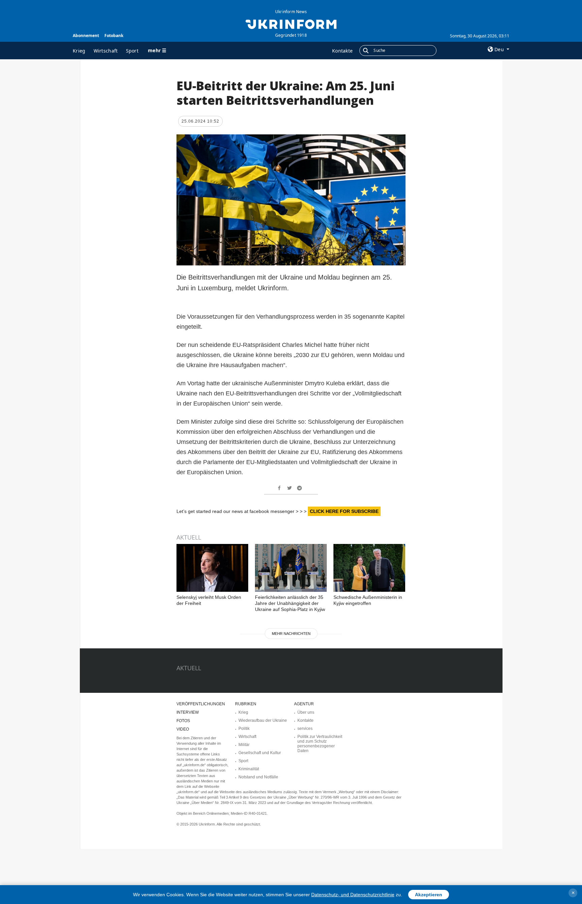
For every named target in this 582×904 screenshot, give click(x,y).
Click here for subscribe (344, 511)
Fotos (183, 720)
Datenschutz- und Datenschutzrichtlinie (352, 894)
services (305, 728)
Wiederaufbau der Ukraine (262, 720)
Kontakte (342, 50)
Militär (244, 744)
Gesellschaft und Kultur (259, 752)
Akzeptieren (428, 894)
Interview (187, 712)
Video (182, 729)
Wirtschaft (106, 50)
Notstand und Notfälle (258, 777)
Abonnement (86, 35)
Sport (132, 50)
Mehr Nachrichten (291, 634)
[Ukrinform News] (291, 23)
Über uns (305, 712)
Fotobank (113, 35)
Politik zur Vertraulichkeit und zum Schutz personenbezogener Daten (319, 743)
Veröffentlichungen (200, 704)
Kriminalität (248, 769)
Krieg (79, 50)
